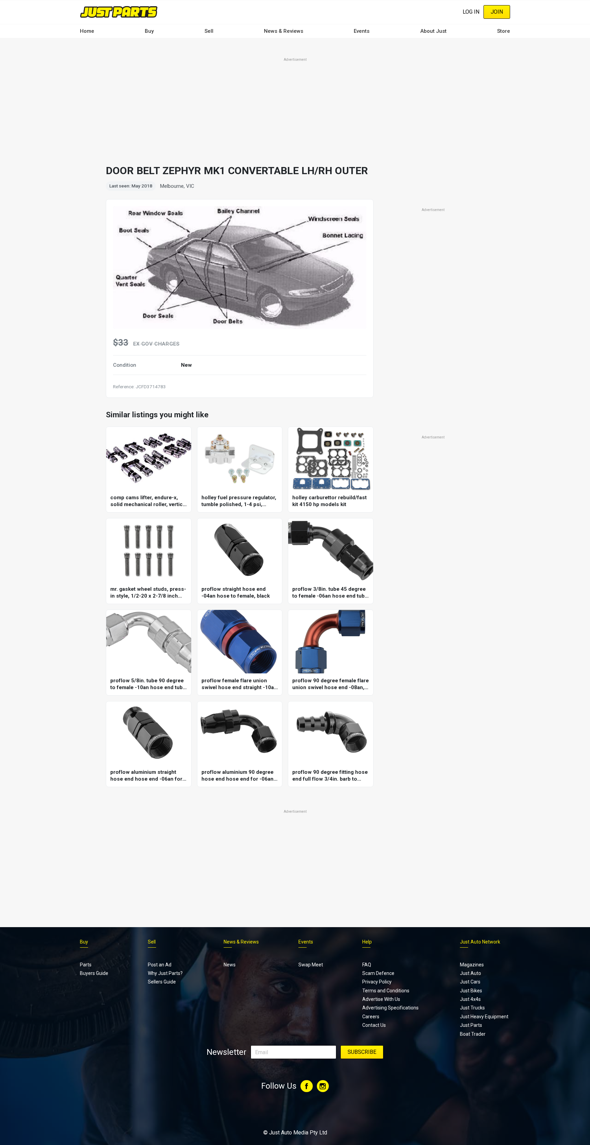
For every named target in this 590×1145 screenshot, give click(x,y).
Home (87, 31)
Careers (370, 1016)
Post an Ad (159, 964)
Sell (209, 31)
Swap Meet (310, 964)
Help (367, 942)
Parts (86, 964)
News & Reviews (283, 31)
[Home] (119, 12)
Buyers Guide (94, 973)
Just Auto (470, 973)
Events (361, 31)
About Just (433, 31)
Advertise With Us (381, 999)
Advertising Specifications (390, 1007)
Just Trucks (472, 1007)
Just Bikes (471, 990)
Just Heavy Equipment (484, 1016)
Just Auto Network (480, 942)
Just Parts (471, 1025)
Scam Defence (378, 973)
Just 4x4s (470, 999)
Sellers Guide (162, 982)
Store (503, 31)
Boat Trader (473, 1034)
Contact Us (374, 1025)
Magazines (472, 964)
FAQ (366, 964)
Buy (149, 31)
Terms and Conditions (385, 990)
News (230, 964)
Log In (471, 12)
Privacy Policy (377, 982)
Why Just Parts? (165, 973)
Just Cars (470, 982)
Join (497, 12)
